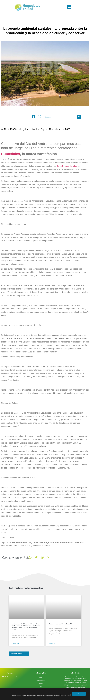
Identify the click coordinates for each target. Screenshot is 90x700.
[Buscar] (79, 117)
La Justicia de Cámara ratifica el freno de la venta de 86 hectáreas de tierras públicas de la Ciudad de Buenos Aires (26, 626)
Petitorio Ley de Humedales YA (60, 624)
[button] (69, 7)
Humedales (10, 154)
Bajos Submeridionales (67, 166)
